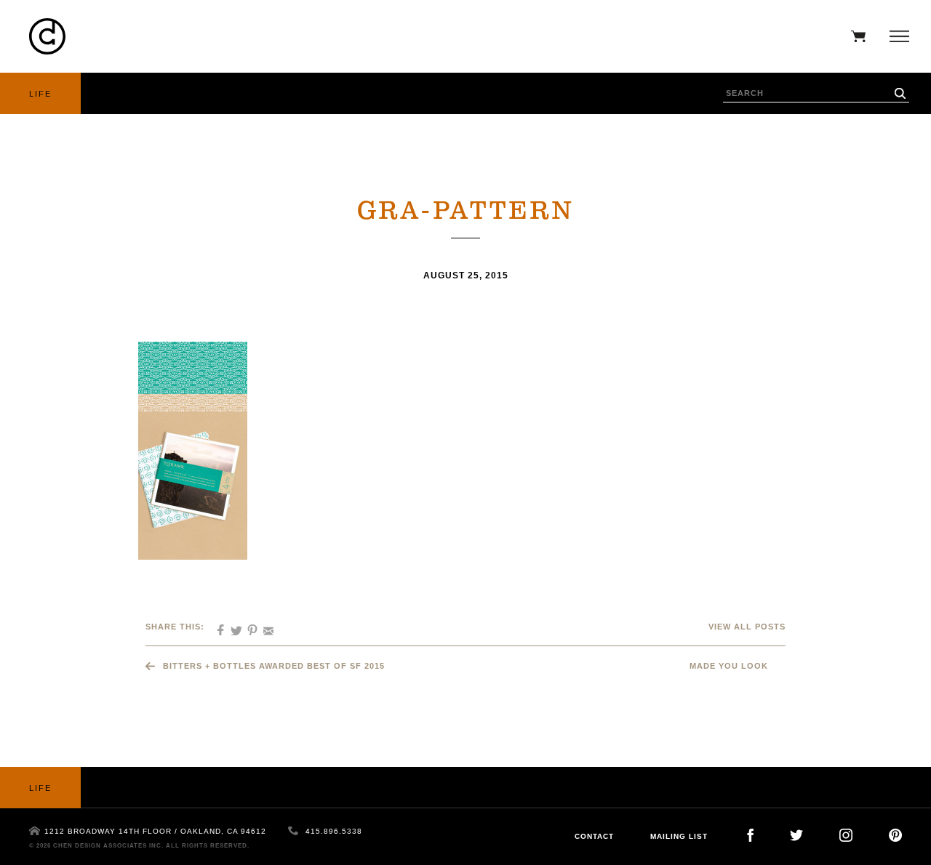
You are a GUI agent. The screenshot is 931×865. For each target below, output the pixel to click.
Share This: (174, 626)
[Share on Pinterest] (247, 626)
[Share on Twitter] (231, 626)
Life (40, 93)
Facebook (750, 835)
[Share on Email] (263, 626)
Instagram (845, 835)
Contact (594, 836)
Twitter (796, 835)
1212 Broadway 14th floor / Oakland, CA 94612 (155, 831)
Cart (855, 36)
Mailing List (679, 836)
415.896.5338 (333, 831)
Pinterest (895, 835)
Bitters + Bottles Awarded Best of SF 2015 (274, 665)
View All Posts (747, 626)
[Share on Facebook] (215, 626)
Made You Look (729, 665)
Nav (895, 36)
